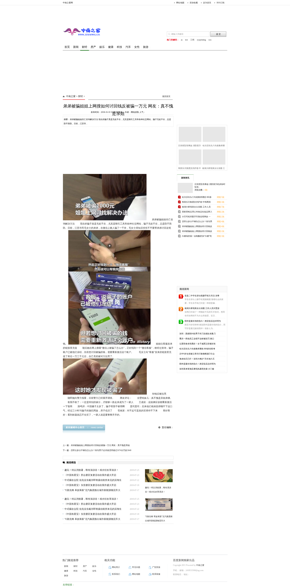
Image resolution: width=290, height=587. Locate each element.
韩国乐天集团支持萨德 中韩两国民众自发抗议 (196, 202)
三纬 (192, 40)
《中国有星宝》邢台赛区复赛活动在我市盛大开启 (90, 475)
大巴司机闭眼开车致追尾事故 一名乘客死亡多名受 (196, 217)
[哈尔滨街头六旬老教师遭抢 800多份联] (213, 134)
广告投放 (156, 567)
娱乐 (102, 47)
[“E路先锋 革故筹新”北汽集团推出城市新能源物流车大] (159, 505)
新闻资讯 (185, 178)
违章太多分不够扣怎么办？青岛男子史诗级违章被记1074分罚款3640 (101, 450)
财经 (84, 47)
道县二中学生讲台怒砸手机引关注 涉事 (202, 296)
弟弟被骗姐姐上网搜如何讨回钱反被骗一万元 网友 (197, 227)
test (186, 40)
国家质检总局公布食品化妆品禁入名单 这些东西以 (197, 212)
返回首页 (166, 96)
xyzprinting (201, 40)
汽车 (128, 47)
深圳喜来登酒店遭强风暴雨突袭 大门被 (196, 369)
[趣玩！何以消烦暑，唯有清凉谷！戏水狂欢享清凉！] (159, 476)
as (182, 40)
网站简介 (116, 567)
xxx (209, 40)
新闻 (76, 47)
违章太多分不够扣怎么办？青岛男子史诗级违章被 (197, 222)
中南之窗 (71, 96)
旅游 (145, 47)
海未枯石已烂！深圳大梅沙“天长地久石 (196, 359)
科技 (119, 47)
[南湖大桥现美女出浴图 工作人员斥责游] (213, 157)
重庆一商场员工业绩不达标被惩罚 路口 (196, 338)
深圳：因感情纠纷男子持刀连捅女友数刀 (197, 333)
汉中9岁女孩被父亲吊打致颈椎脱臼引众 (197, 354)
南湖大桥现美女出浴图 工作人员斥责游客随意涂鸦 (196, 207)
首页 (67, 47)
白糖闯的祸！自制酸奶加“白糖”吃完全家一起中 (197, 236)
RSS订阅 (220, 3)
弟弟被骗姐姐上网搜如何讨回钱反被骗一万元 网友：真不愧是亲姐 (100, 445)
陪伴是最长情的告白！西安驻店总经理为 (203, 321)
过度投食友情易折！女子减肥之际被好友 (197, 344)
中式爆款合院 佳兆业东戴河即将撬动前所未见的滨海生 (93, 480)
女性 (137, 47)
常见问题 (136, 567)
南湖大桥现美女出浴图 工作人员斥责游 (202, 308)
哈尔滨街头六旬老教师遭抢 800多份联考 (197, 349)
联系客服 (156, 574)
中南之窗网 (68, 3)
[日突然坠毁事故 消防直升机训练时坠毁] (189, 134)
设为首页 (207, 3)
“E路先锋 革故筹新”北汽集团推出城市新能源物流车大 (92, 490)
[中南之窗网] (83, 35)
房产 (93, 47)
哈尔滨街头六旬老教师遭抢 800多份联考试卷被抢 (197, 197)
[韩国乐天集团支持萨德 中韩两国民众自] (189, 157)
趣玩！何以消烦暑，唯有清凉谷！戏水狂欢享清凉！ (91, 470)
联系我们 (116, 574)
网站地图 (180, 3)
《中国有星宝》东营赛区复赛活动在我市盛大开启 (90, 485)
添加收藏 (194, 3)
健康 (110, 47)
